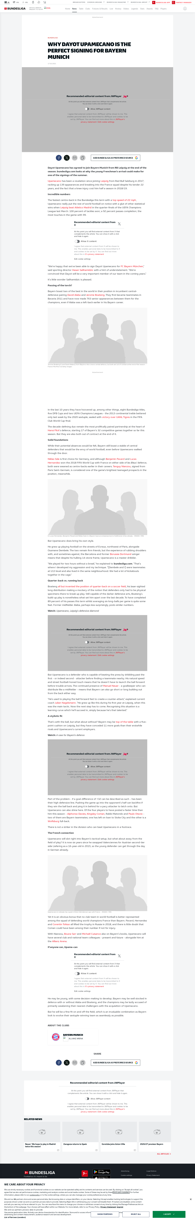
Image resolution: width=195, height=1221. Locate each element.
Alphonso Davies (76, 814)
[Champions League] (38, 2)
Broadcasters (79, 2)
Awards (150, 8)
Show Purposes (105, 1214)
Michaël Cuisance (91, 934)
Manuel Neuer (111, 686)
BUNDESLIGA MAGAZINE (117, 2)
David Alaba (74, 295)
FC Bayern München (132, 266)
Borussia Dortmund (120, 554)
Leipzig (105, 181)
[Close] (191, 1199)
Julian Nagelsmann (65, 703)
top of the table (124, 722)
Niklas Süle (53, 459)
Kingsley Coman (96, 814)
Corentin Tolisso (61, 924)
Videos (126, 8)
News (74, 8)
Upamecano (54, 181)
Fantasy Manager (183, 2)
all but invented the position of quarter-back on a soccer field (92, 587)
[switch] (87, 109)
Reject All (136, 1214)
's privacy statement (94, 254)
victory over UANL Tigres (116, 417)
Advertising (125, 1171)
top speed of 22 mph (124, 200)
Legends (134, 8)
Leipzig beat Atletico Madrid (76, 208)
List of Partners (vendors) (15, 1217)
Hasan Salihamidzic (82, 270)
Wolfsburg (53, 821)
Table (81, 8)
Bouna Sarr (70, 934)
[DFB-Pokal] (33, 2)
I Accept (167, 1214)
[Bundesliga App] (153, 2)
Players (164, 8)
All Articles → (164, 1154)
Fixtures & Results (100, 8)
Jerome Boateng (95, 295)
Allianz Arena (59, 941)
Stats (142, 8)
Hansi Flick (53, 430)
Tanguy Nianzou (122, 466)
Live (111, 8)
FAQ (156, 8)
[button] (184, 8)
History (118, 8)
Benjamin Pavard (115, 459)
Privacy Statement (153, 1175)
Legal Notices (151, 1171)
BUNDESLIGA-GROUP (139, 2)
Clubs (87, 8)
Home (67, 8)
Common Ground (95, 2)
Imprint (120, 1207)
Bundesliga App (163, 2)
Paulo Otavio (136, 814)
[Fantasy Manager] (173, 2)
